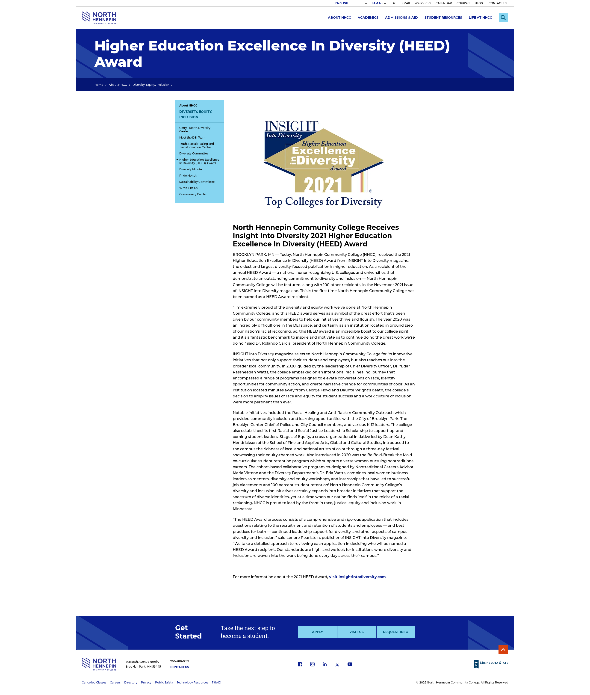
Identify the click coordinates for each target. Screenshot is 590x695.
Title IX (216, 682)
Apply (317, 632)
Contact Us (179, 667)
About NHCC (339, 17)
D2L (394, 3)
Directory (130, 682)
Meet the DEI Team (192, 137)
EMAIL (406, 3)
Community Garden (193, 194)
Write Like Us (188, 188)
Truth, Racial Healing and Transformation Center (196, 145)
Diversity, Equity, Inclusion (151, 84)
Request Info (395, 632)
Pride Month (188, 175)
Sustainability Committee (197, 181)
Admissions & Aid (401, 17)
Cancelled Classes (94, 682)
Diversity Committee (193, 153)
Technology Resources (192, 682)
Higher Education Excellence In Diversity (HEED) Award (199, 161)
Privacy (146, 682)
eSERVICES (423, 3)
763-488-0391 (179, 661)
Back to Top (503, 649)
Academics (368, 17)
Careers (115, 682)
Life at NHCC (480, 17)
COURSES (463, 3)
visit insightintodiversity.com (357, 577)
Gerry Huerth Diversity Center (194, 129)
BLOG (479, 3)
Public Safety (164, 682)
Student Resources (443, 17)
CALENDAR (444, 3)
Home (98, 84)
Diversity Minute (190, 169)
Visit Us (356, 632)
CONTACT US (498, 3)
